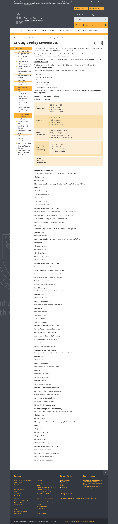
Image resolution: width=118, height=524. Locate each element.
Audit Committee (24, 107)
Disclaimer (54, 521)
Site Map (41, 521)
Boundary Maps (23, 61)
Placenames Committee (23, 93)
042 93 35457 (65, 487)
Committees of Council (22, 88)
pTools (73, 521)
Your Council (48, 30)
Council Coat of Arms (24, 143)
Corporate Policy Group (24, 104)
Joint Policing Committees (23, 111)
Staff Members (32, 521)
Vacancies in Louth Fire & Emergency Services (24, 153)
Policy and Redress (87, 30)
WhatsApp (86, 498)
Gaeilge (91, 15)
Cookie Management (20, 521)
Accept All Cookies (96, 8)
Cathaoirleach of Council (23, 122)
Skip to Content (80, 15)
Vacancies (21, 133)
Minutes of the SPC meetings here (46, 96)
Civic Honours (22, 56)
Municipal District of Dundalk (24, 77)
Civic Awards (22, 59)
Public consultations (24, 64)
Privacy (47, 521)
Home (19, 30)
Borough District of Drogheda (24, 67)
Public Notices (22, 136)
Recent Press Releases (22, 84)
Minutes (22, 119)
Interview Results (23, 51)
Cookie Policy (28, 3)
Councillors (21, 141)
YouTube (93, 498)
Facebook (71, 498)
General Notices (23, 138)
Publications (66, 30)
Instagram (79, 498)
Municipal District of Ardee (24, 72)
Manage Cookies (80, 8)
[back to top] (105, 472)
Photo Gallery (22, 80)
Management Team (24, 54)
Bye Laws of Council (24, 131)
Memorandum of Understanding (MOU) (24, 98)
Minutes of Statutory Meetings (24, 147)
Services (32, 30)
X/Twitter (64, 498)
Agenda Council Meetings (23, 127)
